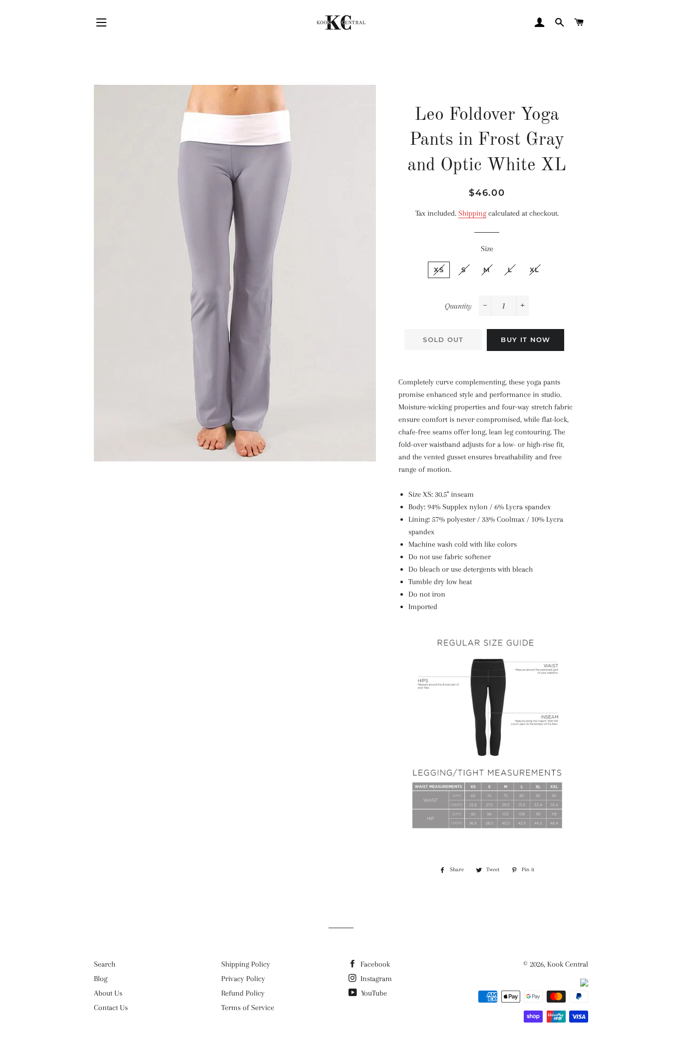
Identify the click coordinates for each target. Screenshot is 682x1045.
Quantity (458, 306)
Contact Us (111, 1007)
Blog (100, 978)
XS (439, 270)
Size (487, 248)
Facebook (374, 964)
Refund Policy (243, 993)
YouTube (373, 993)
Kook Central (567, 964)
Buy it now (525, 340)
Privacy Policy (243, 978)
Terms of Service (247, 1007)
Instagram (375, 978)
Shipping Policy (245, 964)
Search (104, 964)
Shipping (472, 213)
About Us (108, 993)
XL (535, 270)
